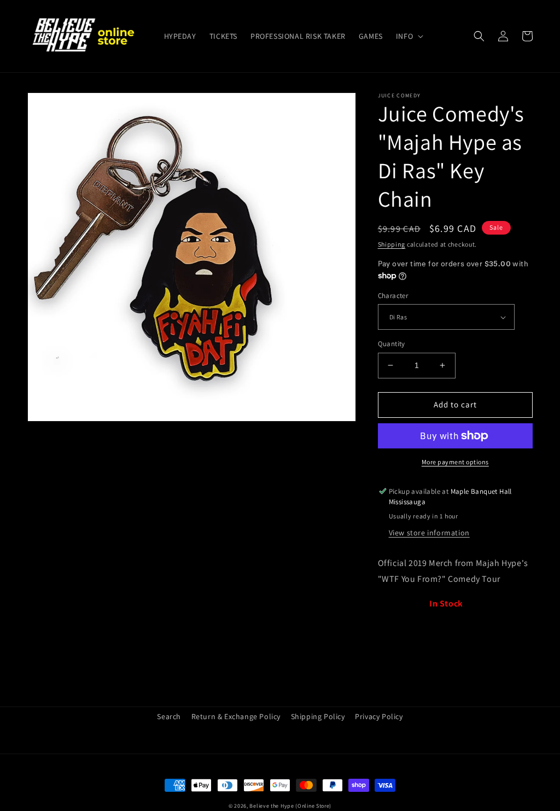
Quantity (391, 343)
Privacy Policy (378, 716)
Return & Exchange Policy (236, 716)
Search (169, 716)
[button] (408, 36)
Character (393, 295)
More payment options (455, 462)
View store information (429, 533)
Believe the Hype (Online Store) (290, 805)
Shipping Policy (318, 716)
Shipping (392, 244)
